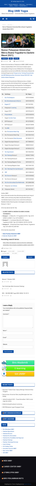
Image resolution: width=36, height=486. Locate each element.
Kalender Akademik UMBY (10, 236)
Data (11, 58)
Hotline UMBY (11, 251)
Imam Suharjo (6, 444)
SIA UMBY (5, 452)
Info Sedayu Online (8, 446)
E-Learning (13, 107)
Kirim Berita (29, 4)
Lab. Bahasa (14, 186)
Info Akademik (9, 419)
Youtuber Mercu (22, 6)
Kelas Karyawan (18, 138)
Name (5, 330)
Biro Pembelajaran (10, 97)
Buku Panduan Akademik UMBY (11, 233)
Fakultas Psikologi (7, 440)
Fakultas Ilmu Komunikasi (9, 435)
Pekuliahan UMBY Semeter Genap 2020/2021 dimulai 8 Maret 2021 (31, 257)
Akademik (4, 58)
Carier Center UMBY (12, 467)
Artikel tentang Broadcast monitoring (12, 404)
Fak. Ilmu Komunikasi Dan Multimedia (14, 182)
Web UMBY (8, 461)
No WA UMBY (6, 253)
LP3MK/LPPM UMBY (11, 472)
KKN (8, 128)
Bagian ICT (8, 104)
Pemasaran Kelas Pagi (13, 131)
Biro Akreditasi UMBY (8, 429)
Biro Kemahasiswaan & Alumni (13, 101)
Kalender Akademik (13, 4)
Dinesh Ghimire (27, 484)
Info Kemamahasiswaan (12, 413)
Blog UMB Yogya (18, 11)
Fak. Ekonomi (8, 175)
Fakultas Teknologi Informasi (10, 442)
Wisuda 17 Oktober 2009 (8, 279)
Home (5, 4)
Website (5, 344)
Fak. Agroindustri (9, 152)
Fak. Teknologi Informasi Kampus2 (14, 169)
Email (5, 337)
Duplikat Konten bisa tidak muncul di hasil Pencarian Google (6, 257)
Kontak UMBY (20, 251)
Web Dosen (22, 4)
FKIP (6, 172)
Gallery (11, 6)
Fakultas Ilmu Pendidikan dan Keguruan (13, 438)
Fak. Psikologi (8, 155)
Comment (6, 314)
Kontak (15, 6)
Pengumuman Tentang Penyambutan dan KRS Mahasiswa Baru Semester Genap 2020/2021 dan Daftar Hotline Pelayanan (17, 75)
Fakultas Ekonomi (7, 433)
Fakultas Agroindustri (8, 431)
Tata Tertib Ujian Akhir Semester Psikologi (13, 286)
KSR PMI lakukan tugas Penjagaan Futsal (13, 407)
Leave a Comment (19, 61)
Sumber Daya (12, 118)
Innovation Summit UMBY (9, 448)
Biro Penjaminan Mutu (14, 478)
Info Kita (16, 58)
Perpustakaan (8, 114)
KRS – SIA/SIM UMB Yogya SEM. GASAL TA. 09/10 (15, 293)
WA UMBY (14, 253)
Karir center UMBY (8, 450)
